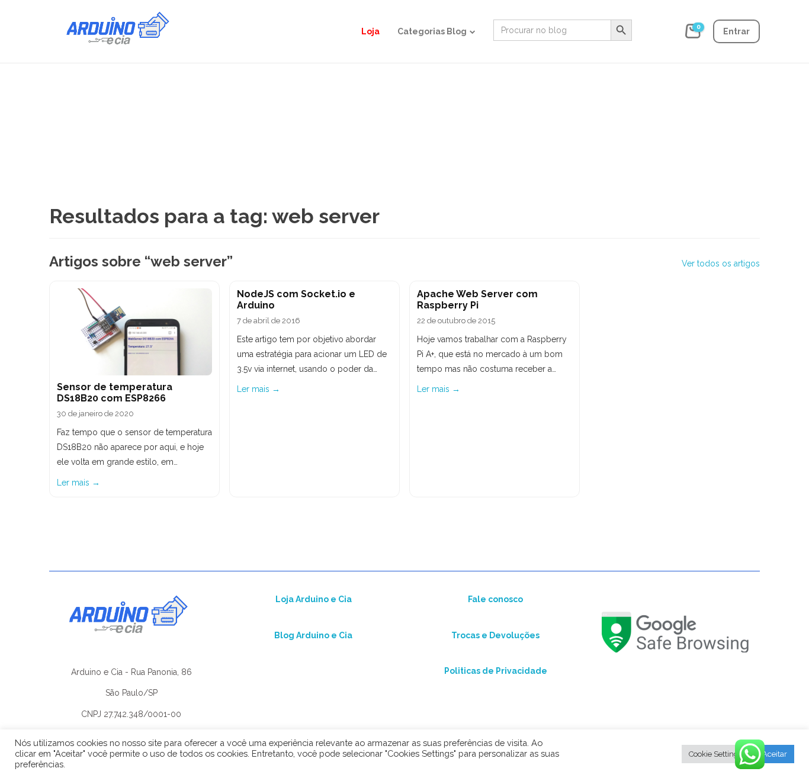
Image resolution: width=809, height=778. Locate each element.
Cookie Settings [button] (715, 754)
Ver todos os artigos (721, 263)
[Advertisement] (404, 94)
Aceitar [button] (774, 754)
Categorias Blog (432, 31)
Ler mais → (78, 482)
